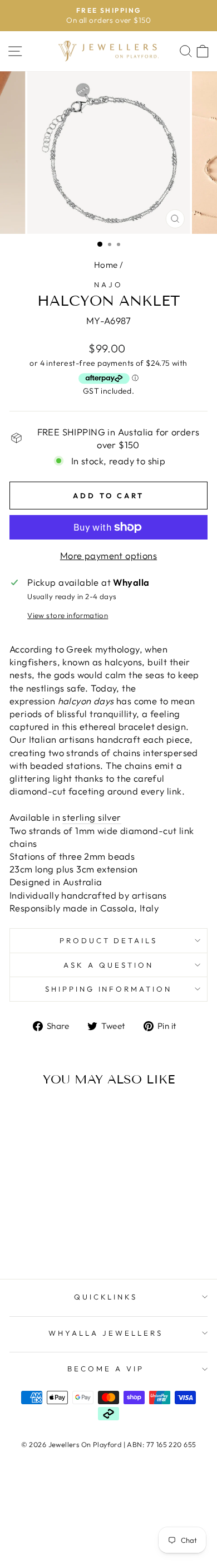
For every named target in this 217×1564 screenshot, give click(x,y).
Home (106, 264)
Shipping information (108, 988)
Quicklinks (106, 1296)
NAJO (108, 284)
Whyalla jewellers (105, 1332)
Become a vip (105, 1368)
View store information (67, 615)
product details (109, 940)
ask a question (108, 964)
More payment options (108, 555)
